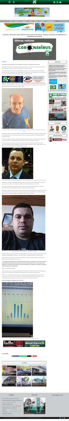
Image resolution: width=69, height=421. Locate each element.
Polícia (36, 21)
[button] (15, 356)
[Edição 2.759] (58, 107)
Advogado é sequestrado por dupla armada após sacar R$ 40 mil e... (39, 372)
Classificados (50, 21)
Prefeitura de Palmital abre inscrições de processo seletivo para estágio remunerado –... (39, 382)
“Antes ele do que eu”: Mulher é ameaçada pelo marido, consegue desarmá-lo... (9, 382)
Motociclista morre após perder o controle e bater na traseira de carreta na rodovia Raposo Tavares (57, 69)
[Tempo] (14, 2)
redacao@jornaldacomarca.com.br (16, 409)
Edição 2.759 (53, 118)
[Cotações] (9, 2)
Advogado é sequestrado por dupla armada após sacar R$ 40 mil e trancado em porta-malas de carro (58, 73)
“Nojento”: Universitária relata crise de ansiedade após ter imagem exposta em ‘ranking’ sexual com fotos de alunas (57, 66)
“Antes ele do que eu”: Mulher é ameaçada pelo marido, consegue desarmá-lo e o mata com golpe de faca (58, 76)
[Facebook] (54, 2)
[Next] (45, 363)
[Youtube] (60, 2)
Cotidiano (24, 21)
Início (11, 21)
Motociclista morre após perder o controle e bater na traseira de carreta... (24, 372)
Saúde (30, 21)
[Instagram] (57, 2)
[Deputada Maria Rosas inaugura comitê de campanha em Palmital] (24, 381)
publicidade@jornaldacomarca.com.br (15, 411)
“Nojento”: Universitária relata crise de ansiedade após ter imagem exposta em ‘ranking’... (8, 372)
